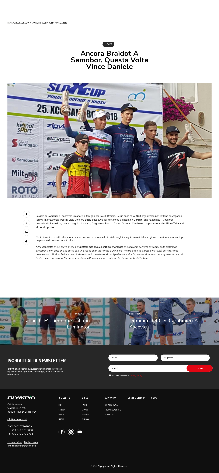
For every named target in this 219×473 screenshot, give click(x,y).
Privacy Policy (136, 375)
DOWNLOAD (109, 414)
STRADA (62, 410)
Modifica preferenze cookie (22, 445)
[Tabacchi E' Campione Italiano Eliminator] (55, 321)
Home (10, 23)
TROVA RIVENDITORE (113, 410)
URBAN (61, 419)
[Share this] (26, 214)
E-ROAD (85, 410)
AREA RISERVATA (111, 405)
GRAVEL (62, 414)
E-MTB (84, 405)
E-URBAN (85, 419)
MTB (60, 405)
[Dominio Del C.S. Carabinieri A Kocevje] (164, 321)
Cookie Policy (31, 442)
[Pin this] (26, 241)
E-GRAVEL (85, 414)
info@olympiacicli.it (17, 419)
